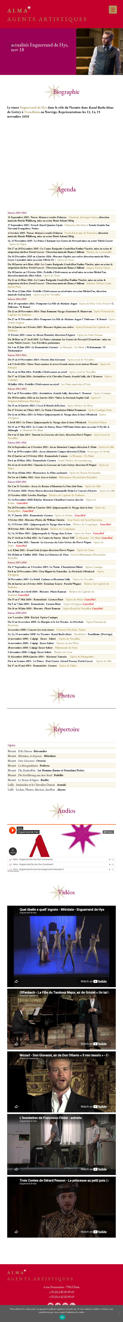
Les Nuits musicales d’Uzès (76, 384)
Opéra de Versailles (83, 579)
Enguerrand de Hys (33, 107)
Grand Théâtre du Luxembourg (75, 460)
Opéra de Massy (80, 599)
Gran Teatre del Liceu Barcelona (84, 520)
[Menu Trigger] (113, 10)
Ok (62, 1317)
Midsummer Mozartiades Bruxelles (78, 477)
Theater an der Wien (67, 643)
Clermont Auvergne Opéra (83, 217)
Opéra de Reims (64, 515)
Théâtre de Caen (63, 652)
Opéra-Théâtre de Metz (80, 405)
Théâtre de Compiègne (85, 524)
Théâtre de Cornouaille (98, 252)
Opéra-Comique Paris (100, 410)
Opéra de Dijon (17, 244)
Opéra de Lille (106, 447)
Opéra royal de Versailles (47, 294)
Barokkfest (80, 634)
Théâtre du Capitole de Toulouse (67, 495)
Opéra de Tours (51, 275)
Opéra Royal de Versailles (82, 608)
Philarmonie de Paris (66, 647)
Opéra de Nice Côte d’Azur (93, 303)
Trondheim (32, 112)
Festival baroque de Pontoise (81, 233)
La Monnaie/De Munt (31, 430)
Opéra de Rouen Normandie (84, 472)
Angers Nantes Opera (98, 267)
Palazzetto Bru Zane (75, 225)
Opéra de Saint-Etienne (90, 335)
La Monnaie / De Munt (72, 347)
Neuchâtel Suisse (97, 422)
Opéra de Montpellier (82, 656)
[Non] (119, 1313)
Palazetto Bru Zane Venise (71, 629)
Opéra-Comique (94, 567)
